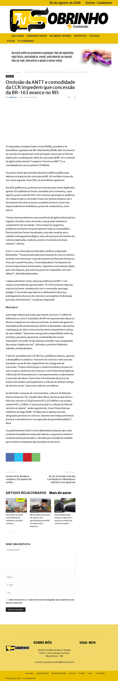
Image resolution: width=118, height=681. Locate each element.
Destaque (17, 35)
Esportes (80, 35)
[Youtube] (17, 2)
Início (8, 72)
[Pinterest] (27, 457)
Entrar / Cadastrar (99, 2)
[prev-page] (7, 532)
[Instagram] (13, 2)
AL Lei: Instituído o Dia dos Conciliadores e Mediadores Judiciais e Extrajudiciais (61, 479)
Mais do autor (60, 493)
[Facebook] (8, 2)
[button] (108, 36)
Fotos (11, 41)
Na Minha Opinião (60, 35)
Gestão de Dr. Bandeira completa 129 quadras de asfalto (19, 479)
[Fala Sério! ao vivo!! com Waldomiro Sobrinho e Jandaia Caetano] (16, 505)
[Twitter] (18, 457)
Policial (94, 35)
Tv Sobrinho (26, 41)
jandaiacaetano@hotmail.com (59, 662)
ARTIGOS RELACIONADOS (26, 493)
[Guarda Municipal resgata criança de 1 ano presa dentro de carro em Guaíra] (64, 505)
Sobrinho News (37, 35)
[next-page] (12, 532)
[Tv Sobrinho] (59, 19)
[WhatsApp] (36, 457)
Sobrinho (13, 97)
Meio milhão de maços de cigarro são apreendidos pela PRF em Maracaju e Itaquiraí (40, 521)
